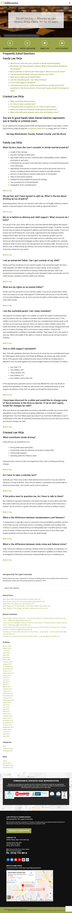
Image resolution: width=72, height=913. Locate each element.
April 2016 (6, 711)
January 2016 (7, 718)
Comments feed (8, 765)
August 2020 (7, 648)
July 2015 (6, 732)
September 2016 (8, 700)
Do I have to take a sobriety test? (23, 104)
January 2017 (7, 691)
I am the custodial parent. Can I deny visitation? (28, 80)
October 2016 (7, 698)
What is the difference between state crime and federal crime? (34, 112)
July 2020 (6, 651)
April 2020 (6, 657)
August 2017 (7, 675)
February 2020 (7, 662)
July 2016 (6, 705)
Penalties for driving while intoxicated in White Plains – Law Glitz (24, 636)
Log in (5, 761)
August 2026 (7, 646)
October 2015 (7, 725)
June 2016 (6, 707)
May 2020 (6, 655)
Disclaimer (50, 910)
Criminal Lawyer (8, 748)
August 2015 (7, 729)
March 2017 (7, 687)
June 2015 (6, 734)
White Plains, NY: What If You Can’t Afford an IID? (19, 604)
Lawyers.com (27, 859)
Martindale (23, 859)
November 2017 (8, 669)
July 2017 (6, 678)
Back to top (7, 191)
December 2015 (8, 720)
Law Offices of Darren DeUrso (19, 910)
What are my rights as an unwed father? (25, 77)
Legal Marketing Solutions (10, 909)
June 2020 (6, 653)
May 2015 (6, 736)
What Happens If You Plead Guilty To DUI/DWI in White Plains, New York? (27, 606)
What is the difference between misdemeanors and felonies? (33, 110)
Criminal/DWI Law (24, 620)
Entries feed (7, 763)
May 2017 (6, 682)
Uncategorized (7, 751)
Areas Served (57, 910)
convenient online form (37, 129)
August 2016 (7, 702)
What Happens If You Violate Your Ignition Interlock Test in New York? (25, 608)
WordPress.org (8, 767)
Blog (4, 746)
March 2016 (7, 714)
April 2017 (6, 684)
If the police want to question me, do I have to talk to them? (33, 107)
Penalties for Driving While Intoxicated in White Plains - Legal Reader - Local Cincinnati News (33, 632)
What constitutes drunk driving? (22, 101)
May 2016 (6, 709)
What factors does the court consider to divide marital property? (35, 63)
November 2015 (8, 723)
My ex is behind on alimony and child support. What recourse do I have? (37, 72)
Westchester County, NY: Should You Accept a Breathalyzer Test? (24, 601)
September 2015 (8, 727)
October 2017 (7, 671)
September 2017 (8, 673)
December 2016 (8, 693)
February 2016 (7, 716)
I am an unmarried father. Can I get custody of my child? (32, 74)
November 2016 (8, 696)
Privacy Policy (43, 910)
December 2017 (8, 666)
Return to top (65, 910)
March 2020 (7, 660)
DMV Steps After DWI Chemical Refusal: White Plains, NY (21, 599)
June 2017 (6, 680)
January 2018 (7, 664)
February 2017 (7, 689)
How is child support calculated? (23, 83)
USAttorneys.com (23, 909)
